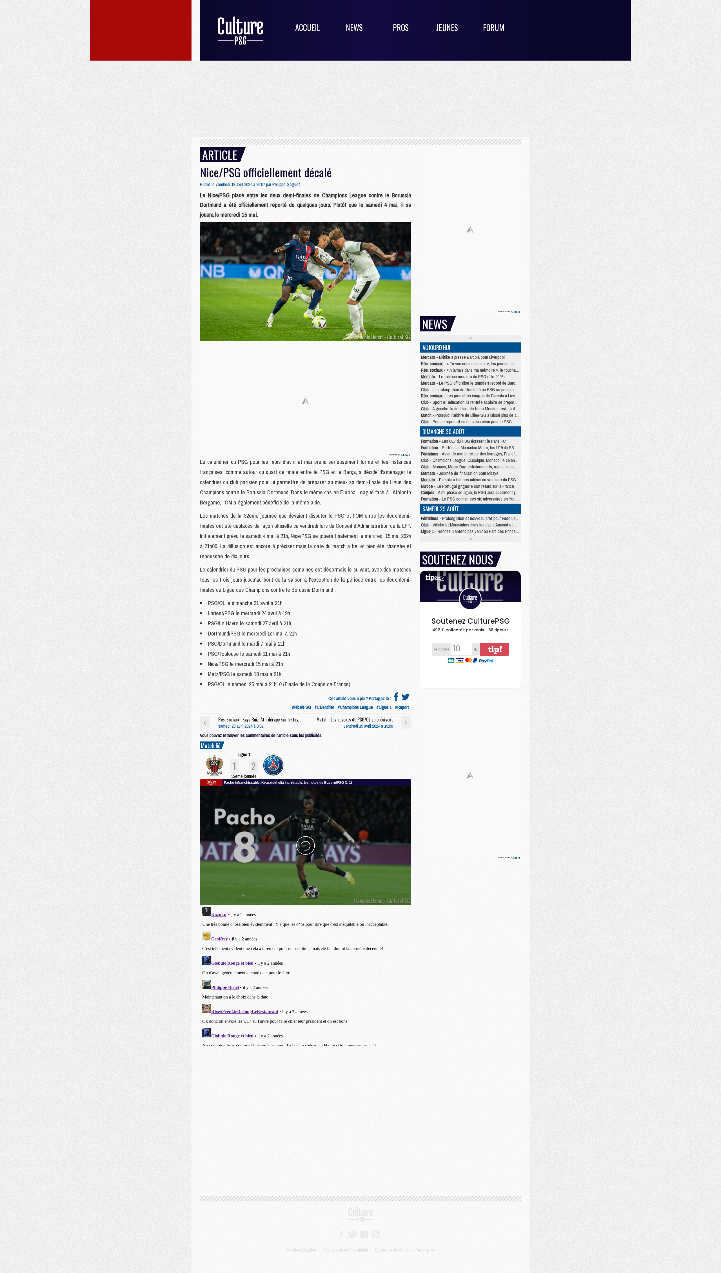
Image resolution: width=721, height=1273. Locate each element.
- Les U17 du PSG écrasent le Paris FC (463, 441)
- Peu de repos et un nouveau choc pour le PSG (466, 422)
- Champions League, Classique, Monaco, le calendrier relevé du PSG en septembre (497, 460)
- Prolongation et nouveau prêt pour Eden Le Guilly (473, 518)
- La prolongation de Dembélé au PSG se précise (467, 389)
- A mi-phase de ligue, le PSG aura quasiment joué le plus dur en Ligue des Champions (502, 492)
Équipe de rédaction (392, 1250)
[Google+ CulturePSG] (364, 1234)
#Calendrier (324, 707)
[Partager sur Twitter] (405, 698)
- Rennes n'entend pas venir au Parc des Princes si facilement (481, 531)
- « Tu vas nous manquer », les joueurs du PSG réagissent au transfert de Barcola (502, 363)
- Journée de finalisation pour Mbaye (460, 473)
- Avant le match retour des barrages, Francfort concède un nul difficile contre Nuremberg (506, 454)
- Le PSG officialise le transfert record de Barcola (470, 383)
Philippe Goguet (286, 184)
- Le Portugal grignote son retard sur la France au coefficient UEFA (484, 486)
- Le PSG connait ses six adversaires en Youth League (477, 499)
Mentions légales (301, 1250)
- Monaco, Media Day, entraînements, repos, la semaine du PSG (479, 467)
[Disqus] (305, 975)
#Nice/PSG (301, 707)
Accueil (307, 27)
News (354, 27)
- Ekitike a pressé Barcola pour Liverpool (463, 357)
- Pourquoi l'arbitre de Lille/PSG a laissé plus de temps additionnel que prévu (491, 415)
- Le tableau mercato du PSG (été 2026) (463, 376)
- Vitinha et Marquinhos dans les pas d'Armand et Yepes (473, 525)
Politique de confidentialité (345, 1250)
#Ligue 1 (383, 707)
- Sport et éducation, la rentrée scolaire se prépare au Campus (478, 402)
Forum (493, 27)
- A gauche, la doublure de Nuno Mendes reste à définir (472, 409)
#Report (402, 707)
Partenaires (425, 1250)
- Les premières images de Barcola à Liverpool (472, 396)
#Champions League (355, 707)
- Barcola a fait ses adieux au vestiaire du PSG (468, 480)
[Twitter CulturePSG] (351, 1234)
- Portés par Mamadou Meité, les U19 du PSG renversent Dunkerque (488, 447)
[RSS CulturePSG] (375, 1234)
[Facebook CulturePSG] (341, 1234)
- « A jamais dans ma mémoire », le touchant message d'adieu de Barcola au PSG (501, 370)
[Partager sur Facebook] (396, 698)
